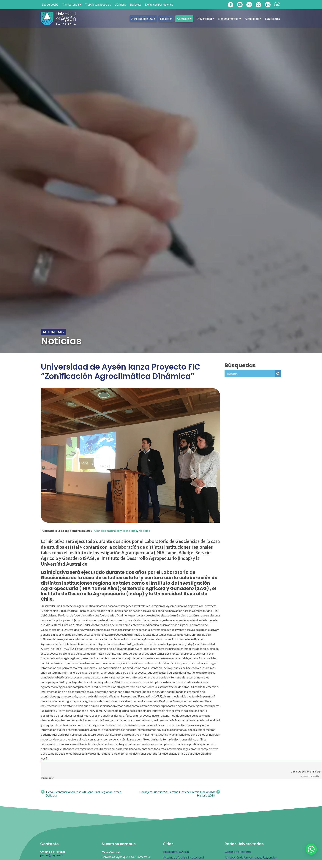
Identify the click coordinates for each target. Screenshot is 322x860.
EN (268, 4)
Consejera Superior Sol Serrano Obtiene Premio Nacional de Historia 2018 (177, 793)
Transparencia (70, 4)
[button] (311, 849)
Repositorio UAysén (176, 851)
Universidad (204, 18)
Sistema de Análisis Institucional (183, 857)
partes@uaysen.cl (51, 855)
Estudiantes (272, 18)
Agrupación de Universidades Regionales (251, 857)
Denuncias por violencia (159, 4)
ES (277, 5)
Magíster (166, 18)
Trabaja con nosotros (98, 4)
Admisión (183, 18)
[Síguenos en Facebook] (230, 4)
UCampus (120, 4)
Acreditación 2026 (143, 18)
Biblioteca (135, 4)
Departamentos (228, 18)
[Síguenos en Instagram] (249, 4)
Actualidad (252, 18)
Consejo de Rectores (238, 851)
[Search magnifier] (278, 373)
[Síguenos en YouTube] (240, 4)
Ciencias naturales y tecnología (115, 530)
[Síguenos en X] (258, 4)
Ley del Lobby (50, 4)
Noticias (144, 530)
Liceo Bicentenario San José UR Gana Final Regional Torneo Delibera (83, 793)
